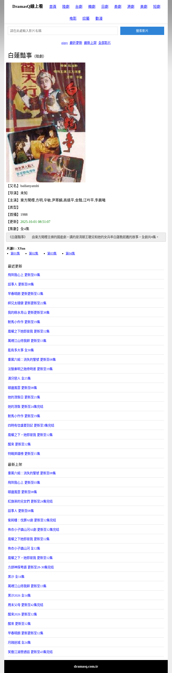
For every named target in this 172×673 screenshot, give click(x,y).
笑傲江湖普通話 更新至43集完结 (30, 652)
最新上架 (90, 43)
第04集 (70, 253)
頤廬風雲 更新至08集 (22, 388)
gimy (64, 43)
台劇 (78, 7)
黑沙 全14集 (16, 576)
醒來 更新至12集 (19, 444)
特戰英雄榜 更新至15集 (24, 453)
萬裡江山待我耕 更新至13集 (27, 341)
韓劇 (91, 7)
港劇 (130, 7)
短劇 (156, 7)
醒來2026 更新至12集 (22, 614)
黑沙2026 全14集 (19, 595)
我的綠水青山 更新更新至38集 (28, 312)
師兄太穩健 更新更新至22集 (27, 303)
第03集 (52, 253)
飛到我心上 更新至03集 (24, 275)
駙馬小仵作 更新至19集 (24, 322)
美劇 (143, 7)
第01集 (15, 253)
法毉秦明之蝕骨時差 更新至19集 (30, 369)
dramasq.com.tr (86, 666)
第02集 (33, 253)
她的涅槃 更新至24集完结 (25, 406)
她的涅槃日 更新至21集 (24, 397)
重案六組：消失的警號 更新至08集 (32, 359)
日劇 (104, 7)
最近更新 (76, 43)
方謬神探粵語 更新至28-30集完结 (31, 567)
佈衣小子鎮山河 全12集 (24, 548)
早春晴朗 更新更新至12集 (25, 294)
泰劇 (117, 7)
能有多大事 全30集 (21, 350)
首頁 (52, 7)
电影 (73, 18)
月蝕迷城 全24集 (19, 642)
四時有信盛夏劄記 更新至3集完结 (31, 425)
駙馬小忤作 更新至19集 (24, 416)
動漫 (99, 18)
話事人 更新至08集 (21, 284)
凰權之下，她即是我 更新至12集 (30, 435)
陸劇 (65, 7)
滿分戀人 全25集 (19, 378)
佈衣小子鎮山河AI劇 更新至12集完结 (33, 529)
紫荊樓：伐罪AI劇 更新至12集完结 (32, 520)
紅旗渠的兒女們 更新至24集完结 (30, 501)
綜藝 (86, 18)
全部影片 (104, 43)
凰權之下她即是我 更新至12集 (28, 331)
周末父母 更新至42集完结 (25, 605)
